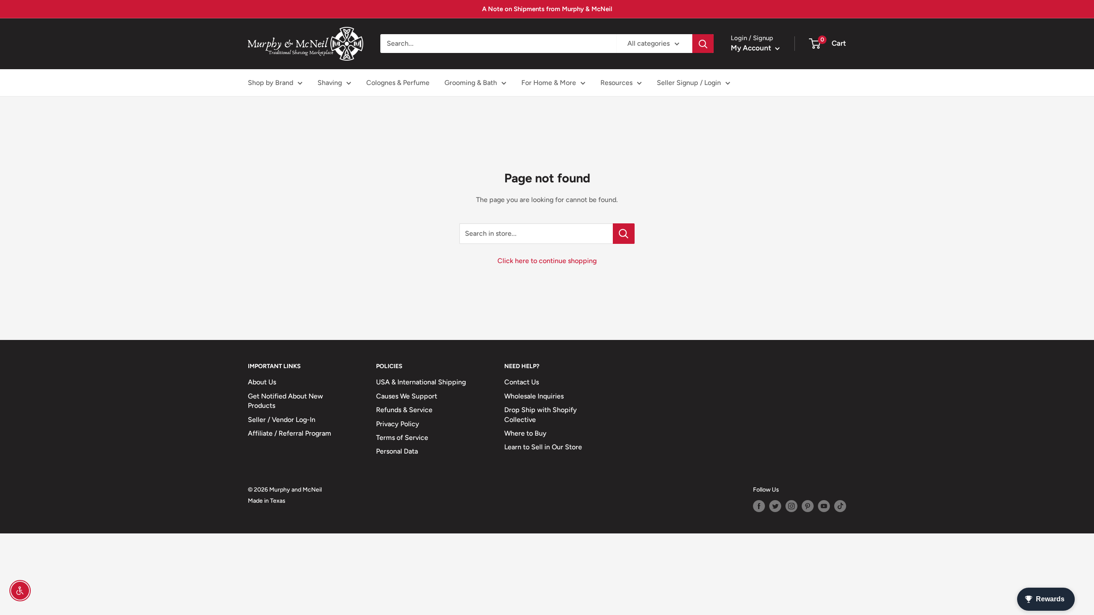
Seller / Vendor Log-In (281, 420)
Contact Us (521, 382)
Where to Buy (525, 433)
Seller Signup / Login (689, 83)
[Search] (703, 43)
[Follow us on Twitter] (775, 506)
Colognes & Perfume (397, 83)
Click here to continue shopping (547, 261)
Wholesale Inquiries (534, 396)
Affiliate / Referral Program (289, 433)
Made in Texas (266, 500)
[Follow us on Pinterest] (808, 506)
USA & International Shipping (421, 382)
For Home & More (548, 83)
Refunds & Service (404, 410)
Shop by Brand (270, 83)
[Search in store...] (624, 233)
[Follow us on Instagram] (791, 506)
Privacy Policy (397, 424)
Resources (616, 83)
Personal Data (397, 451)
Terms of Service (402, 437)
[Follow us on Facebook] (759, 506)
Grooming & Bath (470, 83)
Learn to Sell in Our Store (543, 447)
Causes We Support (406, 396)
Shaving (330, 83)
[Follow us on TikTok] (840, 506)
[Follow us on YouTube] (824, 506)
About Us (262, 382)
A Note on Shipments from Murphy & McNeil (547, 9)
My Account (752, 48)
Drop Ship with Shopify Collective (540, 414)
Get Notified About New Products (285, 401)
